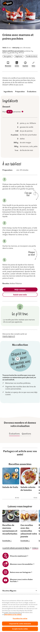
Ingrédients (8, 91)
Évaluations (31, 91)
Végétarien (18, 56)
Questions (26, 433)
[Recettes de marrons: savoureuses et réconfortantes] (10, 526)
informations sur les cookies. (13, 614)
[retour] (3, 9)
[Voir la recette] (10, 483)
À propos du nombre (22, 111)
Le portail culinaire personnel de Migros (15, 548)
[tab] (20, 590)
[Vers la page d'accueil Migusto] (7, 2)
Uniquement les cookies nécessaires (20, 624)
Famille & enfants (31, 56)
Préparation (20, 91)
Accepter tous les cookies (20, 629)
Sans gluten (7, 56)
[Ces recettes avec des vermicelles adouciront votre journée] (29, 526)
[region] (20, 613)
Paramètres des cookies (20, 618)
